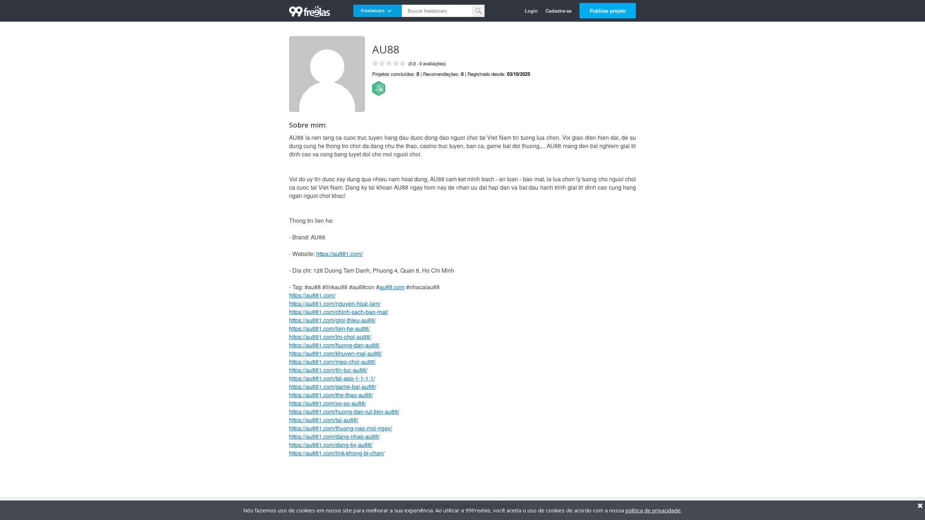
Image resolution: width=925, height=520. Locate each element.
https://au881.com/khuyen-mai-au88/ (335, 353)
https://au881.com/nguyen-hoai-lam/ (334, 303)
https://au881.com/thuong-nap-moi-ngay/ (340, 428)
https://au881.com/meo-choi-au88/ (332, 362)
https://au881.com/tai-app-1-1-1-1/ (332, 378)
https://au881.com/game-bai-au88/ (332, 386)
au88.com (392, 287)
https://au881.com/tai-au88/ (323, 420)
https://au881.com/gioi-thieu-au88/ (332, 320)
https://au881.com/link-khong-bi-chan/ (336, 453)
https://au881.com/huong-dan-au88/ (334, 345)
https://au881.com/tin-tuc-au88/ (328, 370)
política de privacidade (653, 510)
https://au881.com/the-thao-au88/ (331, 395)
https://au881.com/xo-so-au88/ (327, 403)
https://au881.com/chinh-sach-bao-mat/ (338, 312)
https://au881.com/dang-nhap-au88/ (334, 436)
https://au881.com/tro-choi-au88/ (330, 337)
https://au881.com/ (339, 254)
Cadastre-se (559, 10)
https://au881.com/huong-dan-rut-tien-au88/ (344, 411)
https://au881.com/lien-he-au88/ (329, 328)
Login (531, 10)
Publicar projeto (608, 10)
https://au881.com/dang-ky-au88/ (331, 445)
